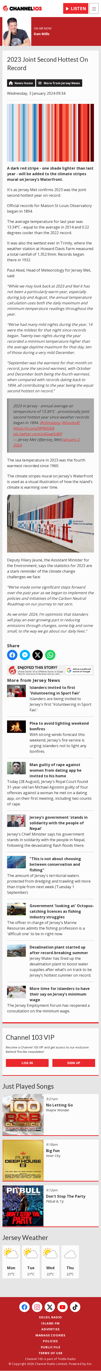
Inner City (53, 1155)
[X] (50, 1307)
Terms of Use (51, 1353)
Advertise (50, 1329)
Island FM (50, 1323)
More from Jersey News (62, 83)
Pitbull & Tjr (55, 1201)
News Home (24, 83)
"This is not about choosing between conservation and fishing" (55, 864)
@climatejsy (50, 422)
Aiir (89, 1364)
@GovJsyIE (71, 422)
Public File (50, 1347)
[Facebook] (24, 1307)
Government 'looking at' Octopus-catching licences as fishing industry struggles (62, 911)
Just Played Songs (28, 1086)
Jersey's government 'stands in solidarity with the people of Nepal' (59, 823)
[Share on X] (37, 655)
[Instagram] (37, 1307)
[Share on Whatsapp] (50, 655)
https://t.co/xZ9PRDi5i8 (33, 428)
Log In (27, 1063)
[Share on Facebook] (12, 655)
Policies (50, 1341)
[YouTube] (62, 1307)
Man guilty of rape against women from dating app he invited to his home (56, 770)
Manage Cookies (50, 1335)
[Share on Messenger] (25, 655)
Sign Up (73, 1063)
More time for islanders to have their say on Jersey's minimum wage (60, 994)
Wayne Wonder (57, 1110)
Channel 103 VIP (30, 1037)
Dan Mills (42, 34)
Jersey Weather (25, 1237)
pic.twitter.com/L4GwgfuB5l (37, 433)
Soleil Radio (50, 1317)
